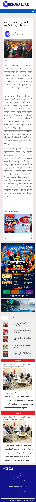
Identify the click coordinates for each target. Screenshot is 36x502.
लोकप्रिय (13, 318)
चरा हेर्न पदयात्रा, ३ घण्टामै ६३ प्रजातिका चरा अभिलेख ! (18, 400)
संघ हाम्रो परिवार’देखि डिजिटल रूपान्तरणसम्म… (22, 354)
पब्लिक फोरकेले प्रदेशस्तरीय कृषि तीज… (23, 339)
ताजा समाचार (5, 318)
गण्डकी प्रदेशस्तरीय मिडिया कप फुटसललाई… (22, 331)
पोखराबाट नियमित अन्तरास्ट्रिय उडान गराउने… (22, 346)
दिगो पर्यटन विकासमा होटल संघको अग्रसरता (15, 408)
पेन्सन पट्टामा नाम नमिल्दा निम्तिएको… (21, 324)
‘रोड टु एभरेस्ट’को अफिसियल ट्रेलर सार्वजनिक (16, 393)
